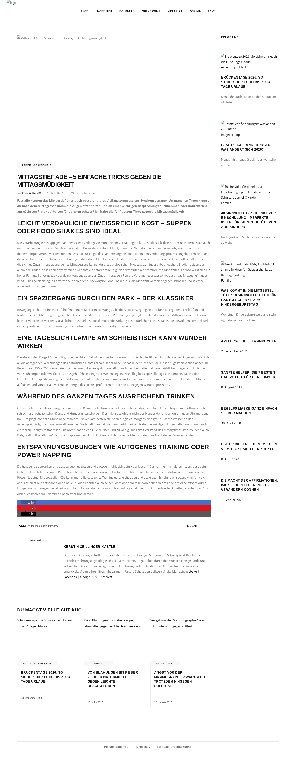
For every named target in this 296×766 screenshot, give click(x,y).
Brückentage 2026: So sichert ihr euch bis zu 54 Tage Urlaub (45, 677)
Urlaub (45, 663)
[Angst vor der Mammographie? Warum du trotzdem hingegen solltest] (180, 641)
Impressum (143, 747)
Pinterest (106, 577)
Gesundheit (42, 165)
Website (191, 571)
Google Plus (88, 577)
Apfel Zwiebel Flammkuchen (249, 341)
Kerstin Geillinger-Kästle (33, 193)
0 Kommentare (89, 193)
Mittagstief (53, 526)
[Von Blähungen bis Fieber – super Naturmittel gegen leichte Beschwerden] (114, 641)
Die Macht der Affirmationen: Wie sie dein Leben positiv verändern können (249, 485)
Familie (226, 203)
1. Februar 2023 (232, 500)
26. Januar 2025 (163, 702)
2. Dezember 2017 (234, 351)
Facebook (70, 577)
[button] (28, 502)
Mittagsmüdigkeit (37, 526)
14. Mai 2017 (57, 193)
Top (36, 663)
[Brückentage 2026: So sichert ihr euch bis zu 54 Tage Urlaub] (47, 641)
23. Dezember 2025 (32, 698)
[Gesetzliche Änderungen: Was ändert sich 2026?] (250, 129)
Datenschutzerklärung (174, 747)
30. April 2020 (231, 423)
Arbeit (27, 165)
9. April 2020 (230, 459)
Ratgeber (227, 135)
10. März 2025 (95, 702)
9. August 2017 (231, 387)
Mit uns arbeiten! (117, 747)
